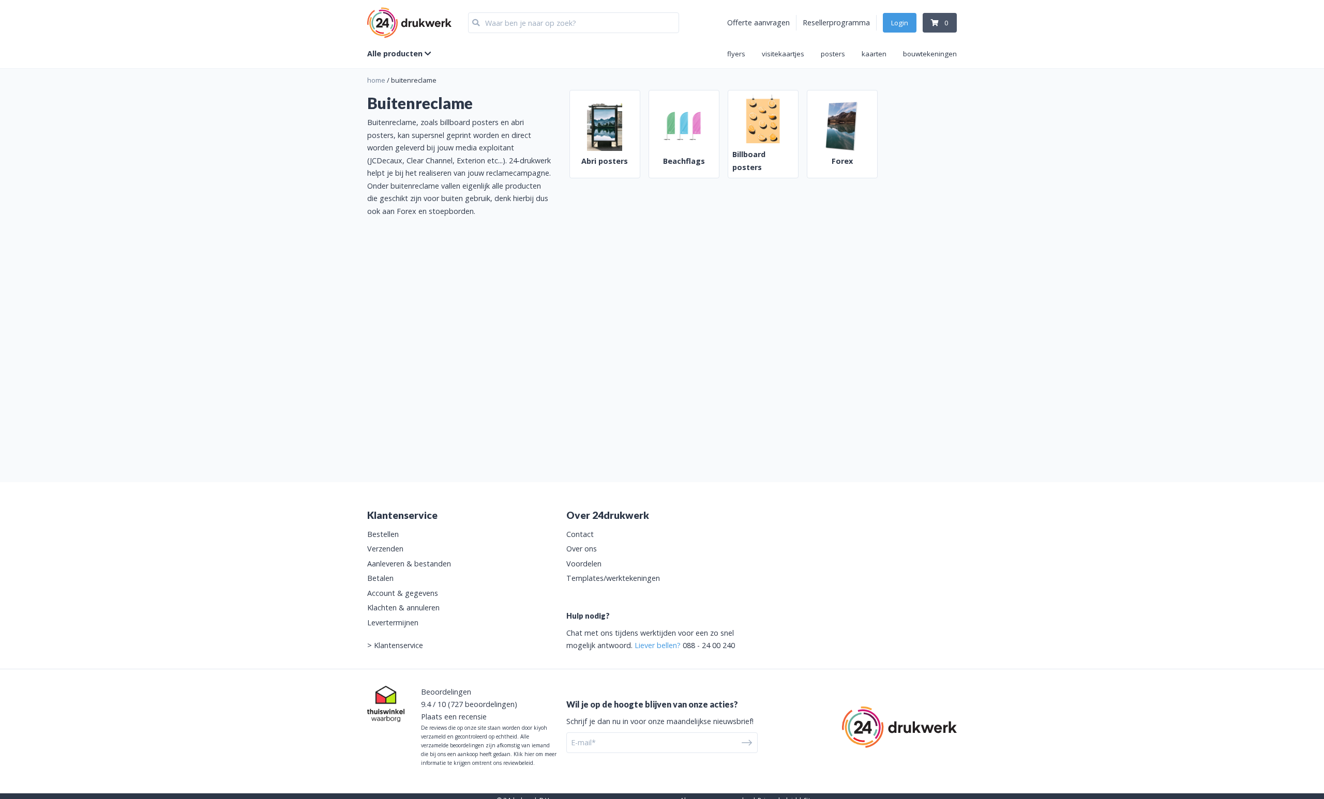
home (376, 80)
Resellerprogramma (836, 22)
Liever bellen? (658, 645)
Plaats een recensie (454, 716)
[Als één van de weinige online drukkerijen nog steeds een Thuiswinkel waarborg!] (385, 704)
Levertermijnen (392, 622)
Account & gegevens (402, 593)
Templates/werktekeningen (613, 578)
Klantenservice (398, 645)
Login (899, 22)
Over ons (581, 549)
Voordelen (583, 563)
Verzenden (385, 549)
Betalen (380, 578)
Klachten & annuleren (403, 607)
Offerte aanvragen (758, 22)
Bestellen (383, 534)
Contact (580, 534)
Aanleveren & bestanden (409, 563)
